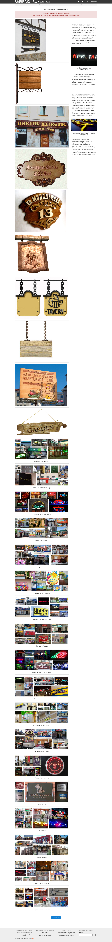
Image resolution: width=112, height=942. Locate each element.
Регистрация (94, 1)
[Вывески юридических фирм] (42, 475)
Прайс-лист (75, 5)
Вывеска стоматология (41, 883)
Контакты (83, 5)
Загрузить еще (56, 917)
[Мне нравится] (82, 2)
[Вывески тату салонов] (42, 765)
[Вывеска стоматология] (42, 871)
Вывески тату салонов (42, 778)
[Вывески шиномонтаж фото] (42, 607)
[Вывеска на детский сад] (42, 581)
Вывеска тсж (42, 804)
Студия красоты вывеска (42, 910)
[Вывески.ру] (26, 2)
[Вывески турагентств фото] (42, 713)
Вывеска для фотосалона (42, 567)
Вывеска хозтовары (41, 541)
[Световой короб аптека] (42, 449)
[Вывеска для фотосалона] (42, 554)
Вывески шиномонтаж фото (42, 620)
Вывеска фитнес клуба (41, 699)
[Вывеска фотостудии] (42, 739)
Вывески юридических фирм (41, 488)
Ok (94, 935)
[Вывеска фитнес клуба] (42, 686)
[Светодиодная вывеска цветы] (42, 660)
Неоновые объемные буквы (42, 514)
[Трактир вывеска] (42, 844)
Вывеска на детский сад (42, 593)
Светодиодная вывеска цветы (41, 672)
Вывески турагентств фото (41, 725)
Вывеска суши (41, 831)
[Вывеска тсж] (42, 792)
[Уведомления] (78, 2)
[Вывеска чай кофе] (42, 633)
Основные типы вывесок (45, 5)
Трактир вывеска (41, 857)
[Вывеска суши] (42, 818)
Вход (87, 1)
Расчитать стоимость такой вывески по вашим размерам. (42, 57)
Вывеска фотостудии (42, 752)
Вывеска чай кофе (42, 646)
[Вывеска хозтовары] (42, 528)
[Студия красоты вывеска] (42, 897)
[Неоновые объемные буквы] (42, 502)
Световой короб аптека (41, 461)
